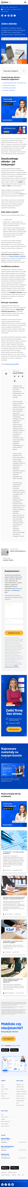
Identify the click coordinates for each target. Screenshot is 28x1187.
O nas (2, 1084)
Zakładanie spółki (20, 1086)
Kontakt (2, 1096)
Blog (2, 1114)
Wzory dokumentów (5, 1121)
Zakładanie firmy (19, 1084)
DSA (23, 1174)
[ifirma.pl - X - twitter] (6, 1184)
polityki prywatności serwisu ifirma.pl (12, 666)
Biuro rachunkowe (20, 1089)
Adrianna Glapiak (9, 914)
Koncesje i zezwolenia (9, 90)
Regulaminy (3, 1172)
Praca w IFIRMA (4, 1089)
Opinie (2, 1091)
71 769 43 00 (23, 1157)
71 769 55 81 (23, 1150)
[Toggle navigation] (25, 2)
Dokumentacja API (5, 1126)
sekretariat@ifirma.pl (5, 1157)
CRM (17, 1103)
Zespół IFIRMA (6, 9)
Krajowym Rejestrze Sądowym (17, 256)
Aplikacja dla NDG (20, 1100)
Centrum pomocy (5, 1116)
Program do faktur (20, 1096)
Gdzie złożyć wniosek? (9, 85)
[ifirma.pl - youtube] (12, 1184)
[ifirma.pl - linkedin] (9, 1184)
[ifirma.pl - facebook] (2, 1184)
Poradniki (3, 1119)
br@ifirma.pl (3, 1150)
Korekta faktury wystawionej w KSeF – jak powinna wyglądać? (13, 941)
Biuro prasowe (4, 1093)
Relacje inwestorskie (5, 1174)
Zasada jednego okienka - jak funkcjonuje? (14, 83)
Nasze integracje (4, 1123)
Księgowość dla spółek (21, 1091)
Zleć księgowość (8, 1039)
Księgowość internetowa (21, 1093)
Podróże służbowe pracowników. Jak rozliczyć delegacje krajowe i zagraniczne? (13, 980)
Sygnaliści (14, 1174)
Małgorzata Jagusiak (9, 993)
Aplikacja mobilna (20, 1105)
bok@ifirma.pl (4, 1142)
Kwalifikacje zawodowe (9, 88)
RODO (19, 1174)
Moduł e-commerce (20, 1098)
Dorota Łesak (8, 870)
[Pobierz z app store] (5, 1050)
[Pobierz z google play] (14, 1050)
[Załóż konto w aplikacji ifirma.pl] (14, 109)
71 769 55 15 (23, 1142)
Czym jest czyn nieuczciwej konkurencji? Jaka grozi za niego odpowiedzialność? (14, 898)
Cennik (2, 1086)
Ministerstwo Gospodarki (12, 364)
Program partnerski (5, 1098)
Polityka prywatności (12, 1172)
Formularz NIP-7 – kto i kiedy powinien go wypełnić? (13, 852)
